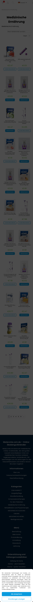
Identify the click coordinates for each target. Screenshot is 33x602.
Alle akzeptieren (16, 594)
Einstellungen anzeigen (16, 599)
